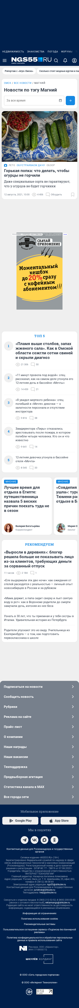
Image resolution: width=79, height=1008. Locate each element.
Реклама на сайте (17, 717)
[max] (44, 840)
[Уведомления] (65, 60)
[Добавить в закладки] (72, 194)
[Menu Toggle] (4, 60)
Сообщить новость (19, 697)
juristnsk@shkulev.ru (44, 890)
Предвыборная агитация (23, 777)
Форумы (66, 51)
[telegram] (24, 840)
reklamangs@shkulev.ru (57, 902)
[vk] (34, 840)
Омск (7, 83)
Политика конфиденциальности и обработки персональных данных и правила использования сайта (39, 939)
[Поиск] (56, 60)
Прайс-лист (13, 727)
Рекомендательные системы (39, 924)
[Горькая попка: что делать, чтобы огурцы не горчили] (39, 136)
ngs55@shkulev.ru (56, 884)
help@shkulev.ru (48, 892)
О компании (13, 737)
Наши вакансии (16, 757)
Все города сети (16, 797)
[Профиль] (74, 60)
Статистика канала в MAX (24, 787)
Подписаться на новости (23, 687)
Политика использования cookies (39, 918)
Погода (53, 51)
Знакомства (35, 51)
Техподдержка (15, 767)
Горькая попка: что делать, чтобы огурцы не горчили (36, 173)
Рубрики (10, 707)
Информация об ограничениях (39, 913)
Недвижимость (13, 51)
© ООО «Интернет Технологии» (39, 982)
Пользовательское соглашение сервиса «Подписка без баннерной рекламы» (39, 931)
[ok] (54, 840)
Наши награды (15, 747)
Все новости (23, 83)
